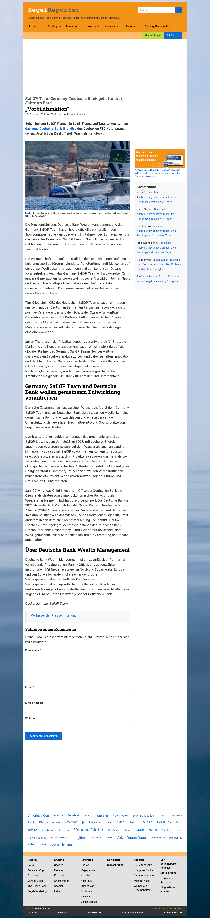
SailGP (120, 822)
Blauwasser (176, 815)
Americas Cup (74, 822)
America (32, 870)
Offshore (33, 875)
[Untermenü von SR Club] (180, 35)
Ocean (36, 886)
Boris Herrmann (64, 844)
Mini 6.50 (153, 830)
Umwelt (44, 844)
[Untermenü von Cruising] (60, 26)
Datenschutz (62, 912)
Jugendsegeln (120, 815)
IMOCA (140, 829)
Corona (128, 830)
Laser (179, 830)
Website (30, 718)
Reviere (58, 870)
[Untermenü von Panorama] (81, 26)
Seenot (179, 822)
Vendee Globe (88, 830)
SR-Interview (64, 830)
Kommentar (33, 650)
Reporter (139, 859)
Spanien (59, 886)
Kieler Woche (113, 830)
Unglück (79, 838)
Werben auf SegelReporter (132, 912)
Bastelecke (87, 896)
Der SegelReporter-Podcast (169, 863)
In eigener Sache (143, 870)
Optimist (162, 815)
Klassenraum (115, 865)
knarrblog (88, 815)
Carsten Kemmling (144, 875)
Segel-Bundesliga (143, 815)
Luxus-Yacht (95, 837)
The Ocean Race (157, 837)
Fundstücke (87, 886)
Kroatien (59, 875)
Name (29, 687)
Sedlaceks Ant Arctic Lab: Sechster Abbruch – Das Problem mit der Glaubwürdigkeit (159, 264)
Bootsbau (73, 815)
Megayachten (88, 870)
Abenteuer (167, 830)
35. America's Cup (37, 837)
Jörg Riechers (48, 830)
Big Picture (58, 815)
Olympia (133, 822)
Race (43, 886)
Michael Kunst (142, 880)
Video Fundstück (157, 822)
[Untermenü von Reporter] (138, 26)
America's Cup (38, 816)
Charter (58, 865)
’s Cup (40, 870)
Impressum (33, 912)
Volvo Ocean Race (131, 837)
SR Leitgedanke (143, 865)
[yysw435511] (77, 209)
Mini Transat (175, 837)
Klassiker (86, 875)
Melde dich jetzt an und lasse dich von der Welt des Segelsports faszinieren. (157, 173)
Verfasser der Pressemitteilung (54, 615)
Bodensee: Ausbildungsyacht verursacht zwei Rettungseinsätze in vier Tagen (156, 197)
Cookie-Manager (94, 912)
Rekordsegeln (95, 822)
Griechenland (61, 880)
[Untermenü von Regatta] (41, 26)
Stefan (141, 276)
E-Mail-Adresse (35, 702)
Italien (57, 891)
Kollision (32, 844)
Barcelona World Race (60, 838)
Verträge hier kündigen (172, 912)
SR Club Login (152, 35)
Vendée (32, 880)
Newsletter (113, 859)
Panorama (87, 859)
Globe (39, 880)
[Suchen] (178, 10)
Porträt (31, 822)
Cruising (102, 815)
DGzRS (109, 837)
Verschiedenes (89, 901)
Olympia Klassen (49, 822)
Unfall (109, 822)
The (30, 886)
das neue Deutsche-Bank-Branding (50, 129)
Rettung (32, 829)
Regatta (32, 859)
